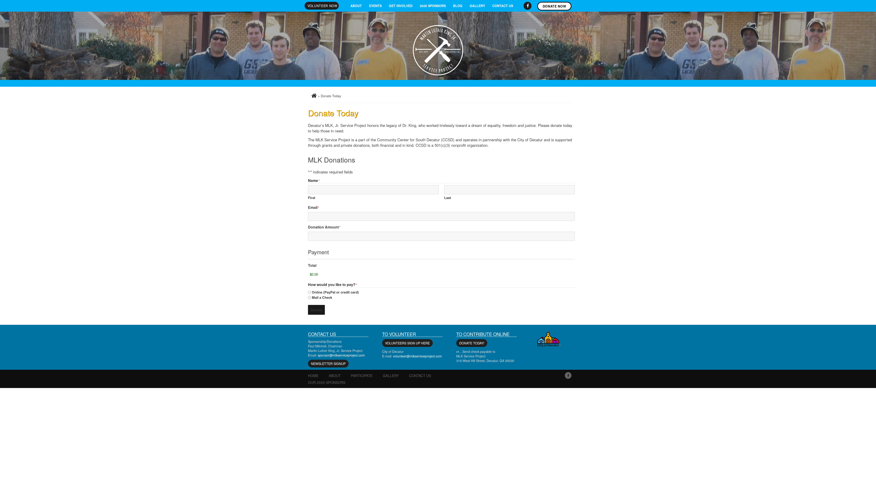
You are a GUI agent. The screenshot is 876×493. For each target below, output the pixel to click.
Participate (362, 375)
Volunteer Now (322, 5)
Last (447, 197)
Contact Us (502, 5)
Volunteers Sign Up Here (407, 343)
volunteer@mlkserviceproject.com (417, 356)
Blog (457, 5)
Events (375, 5)
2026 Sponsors (433, 5)
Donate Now (554, 6)
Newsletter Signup (328, 363)
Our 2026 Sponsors (326, 382)
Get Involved (400, 5)
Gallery (477, 5)
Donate (316, 310)
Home (313, 375)
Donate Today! (471, 343)
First (311, 197)
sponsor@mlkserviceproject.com (341, 355)
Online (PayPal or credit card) (335, 292)
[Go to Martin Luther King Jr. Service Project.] (314, 96)
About (356, 5)
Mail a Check (322, 297)
